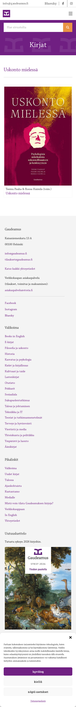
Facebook (10, 303)
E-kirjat (9, 342)
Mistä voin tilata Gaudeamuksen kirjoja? (29, 503)
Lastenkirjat (12, 377)
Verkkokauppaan (15, 509)
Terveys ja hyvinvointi (18, 423)
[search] (67, 27)
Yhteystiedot (12, 521)
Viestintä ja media (15, 429)
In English (11, 515)
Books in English (15, 336)
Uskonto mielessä (18, 193)
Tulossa (9, 480)
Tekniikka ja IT (14, 412)
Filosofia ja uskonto (16, 348)
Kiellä (38, 682)
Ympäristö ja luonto (17, 441)
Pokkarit (10, 388)
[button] (70, 637)
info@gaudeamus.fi (15, 3)
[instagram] (71, 3)
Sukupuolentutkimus (17, 400)
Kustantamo (12, 491)
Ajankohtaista (13, 486)
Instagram (11, 309)
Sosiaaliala (11, 394)
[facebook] (63, 3)
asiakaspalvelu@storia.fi (19, 290)
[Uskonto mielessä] (38, 136)
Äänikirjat (11, 447)
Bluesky (9, 315)
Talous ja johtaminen (17, 406)
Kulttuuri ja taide (15, 371)
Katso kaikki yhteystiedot (20, 269)
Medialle (10, 497)
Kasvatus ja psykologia (18, 359)
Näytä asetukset (38, 692)
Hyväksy (38, 671)
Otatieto (10, 383)
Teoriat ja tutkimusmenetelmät (23, 417)
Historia (10, 354)
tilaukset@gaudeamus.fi (18, 259)
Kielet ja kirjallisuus (16, 365)
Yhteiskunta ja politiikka (19, 435)
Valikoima (11, 468)
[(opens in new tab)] (38, 587)
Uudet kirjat (12, 474)
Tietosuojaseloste (38, 701)
